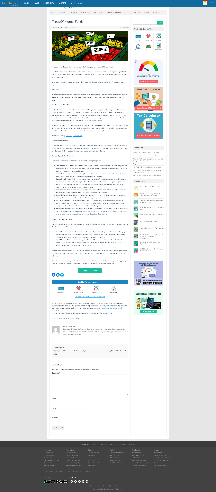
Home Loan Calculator (160, 455)
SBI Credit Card (114, 458)
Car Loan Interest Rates (94, 463)
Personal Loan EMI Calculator (162, 458)
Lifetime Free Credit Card (117, 460)
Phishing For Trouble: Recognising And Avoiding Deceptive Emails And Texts (148, 160)
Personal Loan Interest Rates (74, 465)
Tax (125, 12)
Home (51, 8)
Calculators (158, 50)
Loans (26, 3)
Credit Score (98, 12)
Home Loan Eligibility (50, 465)
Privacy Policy (119, 489)
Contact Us (101, 486)
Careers (92, 486)
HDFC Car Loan (92, 460)
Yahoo (77, 318)
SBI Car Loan (91, 455)
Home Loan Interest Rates (51, 460)
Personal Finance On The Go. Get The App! (90, 297)
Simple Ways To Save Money (142, 164)
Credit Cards (63, 12)
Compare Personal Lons (73, 460)
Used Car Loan (92, 465)
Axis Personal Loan (71, 458)
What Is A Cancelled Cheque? (149, 187)
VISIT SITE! (63, 3)
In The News (87, 472)
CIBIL (51, 472)
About (85, 486)
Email (54, 408)
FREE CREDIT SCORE (77, 3)
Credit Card (60, 292)
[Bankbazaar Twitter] (71, 481)
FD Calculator (158, 463)
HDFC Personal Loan (72, 455)
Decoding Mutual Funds (74, 136)
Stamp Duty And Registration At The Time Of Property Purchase (151, 194)
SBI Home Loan (48, 452)
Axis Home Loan (48, 458)
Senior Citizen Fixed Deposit (140, 463)
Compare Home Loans (50, 463)
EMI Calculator (157, 12)
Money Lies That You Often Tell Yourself (146, 153)
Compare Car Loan (93, 452)
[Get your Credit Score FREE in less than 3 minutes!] (148, 85)
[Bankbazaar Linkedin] (75, 481)
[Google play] (50, 483)
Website (55, 418)
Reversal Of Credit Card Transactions (152, 214)
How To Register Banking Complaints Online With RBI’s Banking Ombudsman (151, 236)
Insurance (74, 12)
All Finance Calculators (160, 465)
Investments (48, 3)
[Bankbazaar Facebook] (79, 481)
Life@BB (146, 12)
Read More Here (90, 270)
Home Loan (113, 292)
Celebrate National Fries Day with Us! (145, 156)
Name (54, 399)
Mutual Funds (70, 318)
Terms (116, 486)
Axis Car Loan (92, 458)
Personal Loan (78, 292)
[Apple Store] (62, 483)
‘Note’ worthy (134, 12)
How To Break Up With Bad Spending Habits (147, 167)
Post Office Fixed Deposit (139, 460)
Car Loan (148, 50)
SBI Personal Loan (71, 452)
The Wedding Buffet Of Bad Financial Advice (147, 175)
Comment (56, 373)
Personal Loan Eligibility (73, 463)
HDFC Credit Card (115, 455)
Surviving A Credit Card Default (115, 351)
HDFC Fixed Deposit (138, 455)
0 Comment (124, 27)
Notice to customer (127, 486)
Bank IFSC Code (65, 472)
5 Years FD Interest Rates (139, 465)
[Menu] (212, 3)
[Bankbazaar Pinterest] (87, 481)
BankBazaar (58, 27)
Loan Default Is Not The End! (149, 221)
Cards (36, 3)
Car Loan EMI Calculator (161, 460)
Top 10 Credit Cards (115, 463)
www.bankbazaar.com (108, 308)
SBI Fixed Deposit (137, 452)
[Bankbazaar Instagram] (83, 481)
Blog (109, 486)
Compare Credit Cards (116, 452)
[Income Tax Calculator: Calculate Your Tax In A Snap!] (148, 139)
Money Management (113, 12)
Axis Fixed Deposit (137, 458)
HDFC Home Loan (49, 455)
